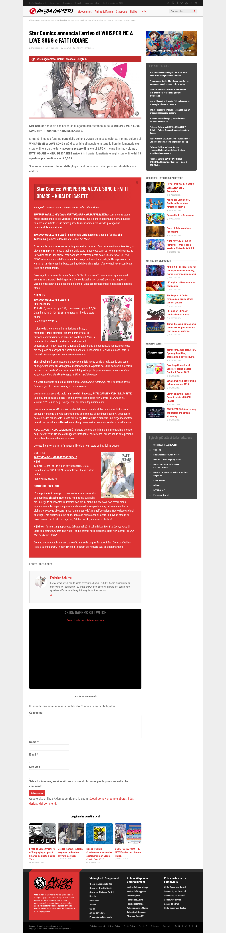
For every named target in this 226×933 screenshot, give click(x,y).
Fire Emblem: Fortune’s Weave (166, 454)
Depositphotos (56, 926)
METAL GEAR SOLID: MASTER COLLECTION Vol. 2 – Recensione (180, 187)
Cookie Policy (129, 926)
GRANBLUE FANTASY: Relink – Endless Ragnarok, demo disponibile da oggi (169, 130)
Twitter (61, 546)
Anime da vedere (92, 3)
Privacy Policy (114, 926)
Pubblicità (143, 926)
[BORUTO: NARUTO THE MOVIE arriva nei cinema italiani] (128, 843)
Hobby (133, 11)
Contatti (78, 3)
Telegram (80, 546)
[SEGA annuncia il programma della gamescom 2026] (155, 388)
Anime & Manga (104, 11)
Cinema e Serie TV (135, 916)
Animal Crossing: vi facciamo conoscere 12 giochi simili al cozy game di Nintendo (181, 327)
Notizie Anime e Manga (65, 20)
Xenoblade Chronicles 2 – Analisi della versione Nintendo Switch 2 (179, 203)
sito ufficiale (75, 542)
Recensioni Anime (135, 899)
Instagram (50, 546)
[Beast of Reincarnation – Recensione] (155, 236)
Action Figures (133, 895)
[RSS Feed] (168, 3)
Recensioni (94, 900)
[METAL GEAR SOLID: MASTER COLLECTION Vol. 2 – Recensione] (155, 192)
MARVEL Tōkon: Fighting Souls (167, 459)
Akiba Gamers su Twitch (175, 887)
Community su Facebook (175, 891)
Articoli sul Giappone (136, 912)
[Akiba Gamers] (52, 14)
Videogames (85, 11)
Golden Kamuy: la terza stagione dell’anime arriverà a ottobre (70, 852)
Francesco (154, 81)
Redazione (67, 3)
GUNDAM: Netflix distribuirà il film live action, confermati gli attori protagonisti (168, 92)
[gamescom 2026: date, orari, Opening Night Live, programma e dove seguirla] (155, 357)
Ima (151, 101)
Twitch (144, 11)
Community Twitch (172, 899)
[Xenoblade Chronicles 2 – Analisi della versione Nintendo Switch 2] (155, 207)
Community (55, 3)
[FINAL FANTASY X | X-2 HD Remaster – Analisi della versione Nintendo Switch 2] (155, 249)
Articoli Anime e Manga (137, 908)
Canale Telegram (171, 904)
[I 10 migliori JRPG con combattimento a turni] (155, 319)
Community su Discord (174, 895)
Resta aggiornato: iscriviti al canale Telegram (62, 59)
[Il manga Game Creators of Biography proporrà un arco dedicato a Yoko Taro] (42, 843)
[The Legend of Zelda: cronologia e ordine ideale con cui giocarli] (155, 303)
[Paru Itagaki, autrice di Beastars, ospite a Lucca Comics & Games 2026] (155, 373)
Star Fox (157, 450)
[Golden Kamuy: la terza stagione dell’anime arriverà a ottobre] (71, 843)
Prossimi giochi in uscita (100, 917)
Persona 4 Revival (161, 495)
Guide (92, 908)
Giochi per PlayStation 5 (100, 888)
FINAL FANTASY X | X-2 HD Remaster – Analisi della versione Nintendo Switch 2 (180, 244)
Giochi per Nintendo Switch (101, 892)
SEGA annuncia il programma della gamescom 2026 (181, 382)
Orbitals (156, 485)
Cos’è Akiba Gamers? (37, 3)
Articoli (92, 904)
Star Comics (114, 542)
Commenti (67, 48)
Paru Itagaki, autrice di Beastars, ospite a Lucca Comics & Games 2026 (179, 368)
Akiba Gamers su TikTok (175, 908)
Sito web (34, 767)
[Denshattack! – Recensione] (155, 223)
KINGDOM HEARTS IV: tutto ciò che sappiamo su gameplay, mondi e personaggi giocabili (181, 270)
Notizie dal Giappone (136, 891)
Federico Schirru (37, 48)
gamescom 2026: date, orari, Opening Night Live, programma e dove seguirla (181, 353)
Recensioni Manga (135, 904)
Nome (32, 742)
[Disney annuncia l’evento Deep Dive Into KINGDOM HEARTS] (155, 401)
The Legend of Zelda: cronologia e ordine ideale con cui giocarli (180, 299)
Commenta (35, 712)
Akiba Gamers (34, 20)
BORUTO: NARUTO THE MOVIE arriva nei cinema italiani (128, 852)
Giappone (121, 11)
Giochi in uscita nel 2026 (113, 3)
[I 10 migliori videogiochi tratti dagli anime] (155, 290)
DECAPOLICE (159, 490)
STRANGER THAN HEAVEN (165, 445)
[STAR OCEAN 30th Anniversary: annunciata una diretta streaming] (155, 417)
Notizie (92, 896)
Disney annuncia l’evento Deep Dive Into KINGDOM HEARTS (179, 397)
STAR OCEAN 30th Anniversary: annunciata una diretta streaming (182, 412)
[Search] (194, 11)
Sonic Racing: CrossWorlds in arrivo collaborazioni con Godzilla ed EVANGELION (167, 150)
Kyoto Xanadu (159, 480)
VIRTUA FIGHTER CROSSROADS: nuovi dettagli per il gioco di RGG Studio (169, 162)
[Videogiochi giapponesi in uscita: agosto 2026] (171, 55)
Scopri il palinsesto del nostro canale (85, 620)
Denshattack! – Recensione (180, 215)
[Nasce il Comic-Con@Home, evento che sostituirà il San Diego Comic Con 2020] (99, 843)
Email (32, 754)
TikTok (69, 546)
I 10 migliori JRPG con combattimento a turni (178, 312)
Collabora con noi (97, 926)
